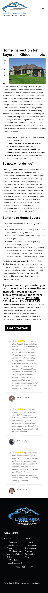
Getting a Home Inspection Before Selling (15, 554)
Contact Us (30, 554)
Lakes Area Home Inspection (14, 13)
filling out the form (27, 294)
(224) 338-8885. (29, 301)
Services (7, 539)
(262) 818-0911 (24, 567)
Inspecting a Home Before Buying (13, 545)
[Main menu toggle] (43, 9)
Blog (27, 557)
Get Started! (17, 328)
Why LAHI (29, 539)
